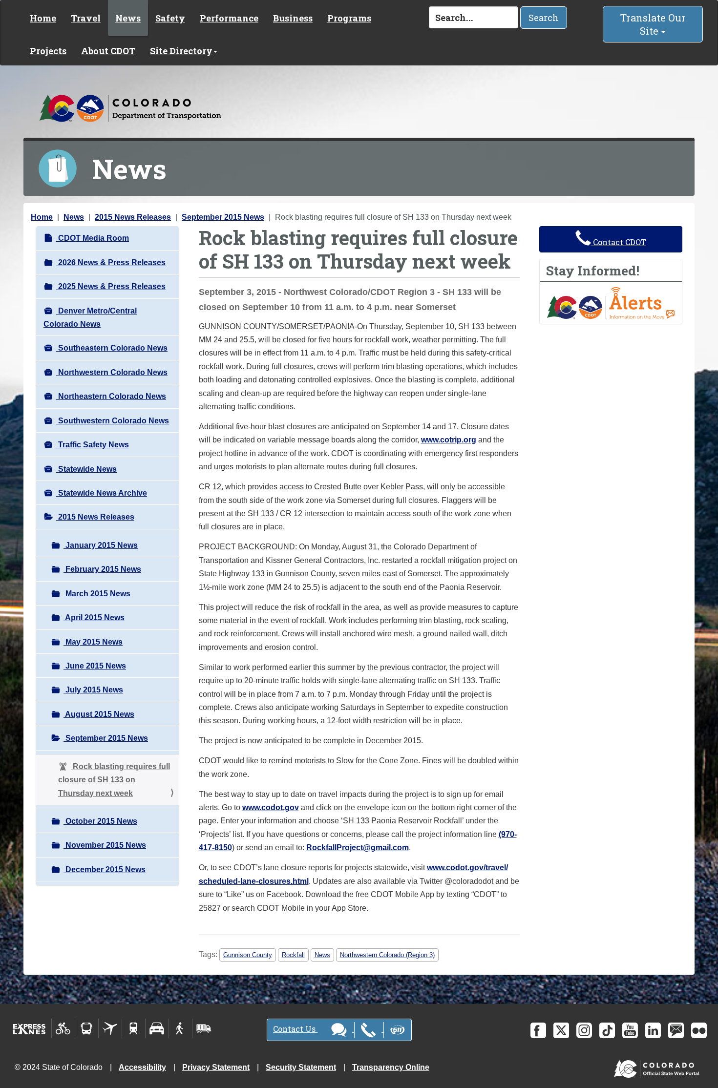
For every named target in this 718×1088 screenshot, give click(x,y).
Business (293, 18)
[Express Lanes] (29, 1028)
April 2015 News (94, 617)
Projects (48, 51)
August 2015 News (98, 714)
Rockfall (293, 955)
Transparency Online (390, 1067)
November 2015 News (104, 845)
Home (43, 18)
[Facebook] (538, 1030)
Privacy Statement (216, 1067)
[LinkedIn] (653, 1030)
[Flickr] (699, 1030)
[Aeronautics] (110, 1028)
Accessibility (142, 1067)
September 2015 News (223, 217)
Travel (86, 18)
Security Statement (301, 1067)
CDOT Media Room (92, 238)
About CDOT (108, 51)
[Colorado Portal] (658, 1067)
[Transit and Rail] (87, 1028)
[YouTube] (630, 1030)
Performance (229, 18)
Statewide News (86, 469)
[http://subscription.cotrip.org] (611, 302)
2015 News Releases (133, 217)
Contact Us (295, 1029)
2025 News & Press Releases (111, 286)
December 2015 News (104, 869)
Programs (349, 18)
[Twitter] (561, 1030)
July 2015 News (93, 690)
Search (543, 17)
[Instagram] (584, 1030)
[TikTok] (607, 1030)
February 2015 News (102, 569)
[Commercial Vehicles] (203, 1028)
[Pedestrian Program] (180, 1028)
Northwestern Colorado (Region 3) (387, 955)
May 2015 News (93, 642)
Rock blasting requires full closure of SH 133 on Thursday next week (114, 779)
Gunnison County (247, 955)
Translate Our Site (653, 24)
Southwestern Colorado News (112, 421)
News (128, 18)
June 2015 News (94, 666)
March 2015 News (96, 593)
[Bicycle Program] (63, 1028)
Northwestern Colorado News (112, 372)
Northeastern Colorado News (111, 396)
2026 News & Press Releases (111, 262)
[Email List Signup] (676, 1030)
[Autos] (157, 1028)
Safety (170, 18)
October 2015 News (100, 821)
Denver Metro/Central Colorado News (90, 317)
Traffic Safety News (92, 444)
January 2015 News (100, 545)
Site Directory (181, 51)
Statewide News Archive (101, 493)
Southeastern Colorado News (112, 348)
